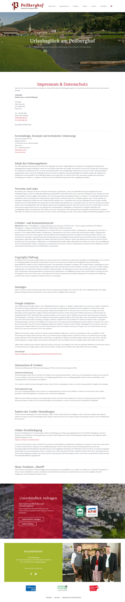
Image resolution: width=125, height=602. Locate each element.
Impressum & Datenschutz (71, 597)
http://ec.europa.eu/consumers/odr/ (27, 440)
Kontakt (49, 597)
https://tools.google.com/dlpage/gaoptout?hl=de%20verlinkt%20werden (38, 354)
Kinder (94, 6)
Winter (85, 6)
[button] (2, 42)
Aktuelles (103, 6)
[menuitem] (111, 6)
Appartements (64, 6)
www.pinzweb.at (20, 152)
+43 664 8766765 (28, 562)
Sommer (75, 6)
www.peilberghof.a (21, 120)
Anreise (57, 597)
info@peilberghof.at (21, 118)
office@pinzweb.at (21, 150)
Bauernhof (51, 6)
